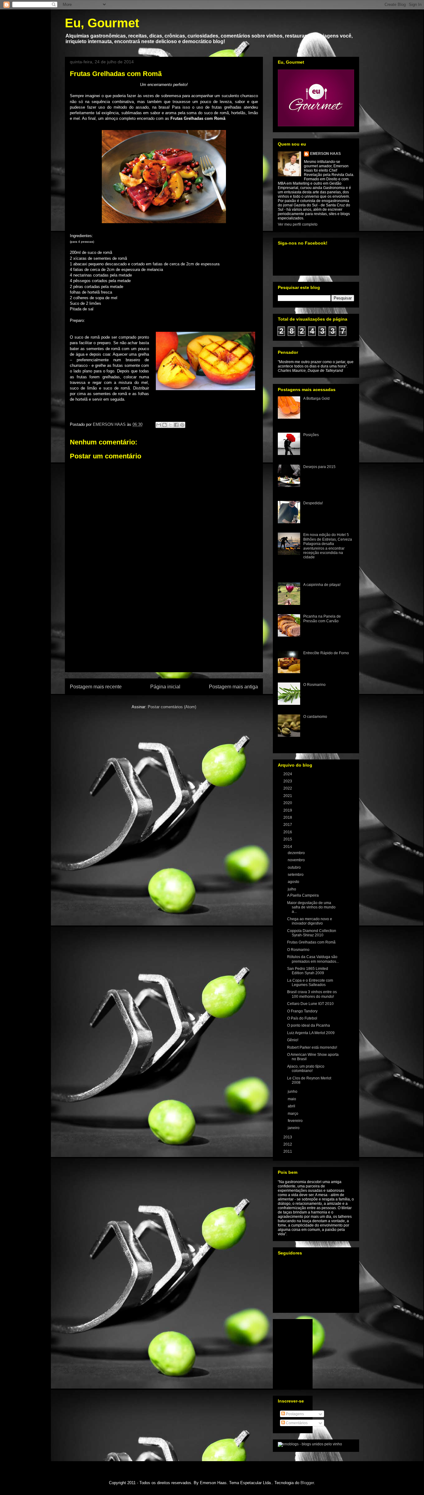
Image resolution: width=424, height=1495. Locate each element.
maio (292, 1099)
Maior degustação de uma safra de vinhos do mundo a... (311, 907)
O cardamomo (315, 716)
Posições (311, 435)
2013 (288, 1137)
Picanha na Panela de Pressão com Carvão (322, 618)
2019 (288, 810)
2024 (288, 774)
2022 (288, 788)
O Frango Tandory (302, 1011)
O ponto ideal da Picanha (308, 1025)
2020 (288, 803)
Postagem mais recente (96, 686)
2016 (288, 832)
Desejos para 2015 (319, 467)
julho (292, 889)
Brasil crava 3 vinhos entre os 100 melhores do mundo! (312, 994)
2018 (288, 817)
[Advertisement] (164, 636)
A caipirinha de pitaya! (322, 585)
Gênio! (292, 1040)
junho (293, 1091)
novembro (297, 860)
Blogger (307, 1482)
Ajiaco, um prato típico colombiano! (305, 1068)
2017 (288, 824)
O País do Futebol (302, 1018)
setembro (296, 874)
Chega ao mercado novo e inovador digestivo (309, 921)
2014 (288, 846)
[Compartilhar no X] (170, 425)
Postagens (294, 1414)
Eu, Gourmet (102, 23)
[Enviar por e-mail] (159, 425)
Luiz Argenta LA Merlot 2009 (311, 1033)
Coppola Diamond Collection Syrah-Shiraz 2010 (311, 933)
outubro (295, 867)
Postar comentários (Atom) (172, 707)
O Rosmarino (314, 684)
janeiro (294, 1128)
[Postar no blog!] (164, 425)
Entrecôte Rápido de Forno (326, 653)
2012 (288, 1144)
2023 (288, 781)
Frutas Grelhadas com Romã (311, 942)
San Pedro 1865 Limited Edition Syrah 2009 (307, 970)
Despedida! (313, 503)
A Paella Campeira (303, 895)
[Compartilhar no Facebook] (176, 425)
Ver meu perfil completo (298, 224)
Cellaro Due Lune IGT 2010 (310, 1004)
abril (292, 1106)
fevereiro (296, 1121)
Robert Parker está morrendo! (312, 1047)
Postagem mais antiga (233, 686)
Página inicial (165, 686)
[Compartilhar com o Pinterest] (182, 425)
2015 (288, 839)
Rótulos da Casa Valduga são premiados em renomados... (313, 959)
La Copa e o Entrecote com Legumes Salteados (310, 982)
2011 (288, 1151)
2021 (288, 796)
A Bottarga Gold (316, 398)
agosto (294, 882)
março (293, 1113)
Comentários (296, 1423)
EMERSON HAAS (325, 153)
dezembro (297, 853)
